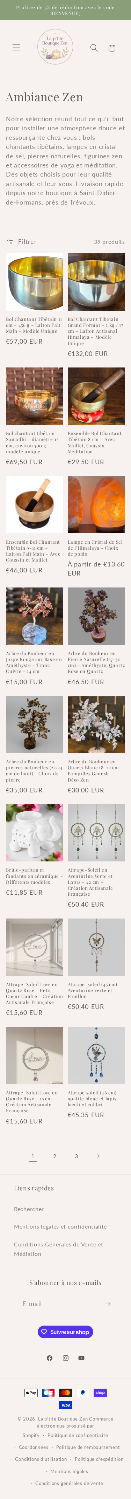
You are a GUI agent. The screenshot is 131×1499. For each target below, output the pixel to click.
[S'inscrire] (108, 1304)
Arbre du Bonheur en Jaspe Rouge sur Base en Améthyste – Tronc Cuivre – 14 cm (34, 662)
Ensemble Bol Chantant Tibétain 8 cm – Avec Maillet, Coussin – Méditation (95, 442)
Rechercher (29, 1208)
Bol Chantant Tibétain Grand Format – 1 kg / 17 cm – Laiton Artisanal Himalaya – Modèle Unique (95, 331)
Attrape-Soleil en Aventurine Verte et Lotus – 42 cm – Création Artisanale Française (91, 882)
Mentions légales (69, 1471)
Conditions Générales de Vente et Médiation (58, 1249)
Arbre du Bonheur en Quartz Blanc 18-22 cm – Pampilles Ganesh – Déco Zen (95, 770)
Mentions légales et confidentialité (60, 1226)
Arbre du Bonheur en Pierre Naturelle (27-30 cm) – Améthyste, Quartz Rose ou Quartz (96, 662)
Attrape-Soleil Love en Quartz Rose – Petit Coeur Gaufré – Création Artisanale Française (34, 993)
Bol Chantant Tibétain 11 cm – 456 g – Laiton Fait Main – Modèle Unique (34, 325)
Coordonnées (34, 1447)
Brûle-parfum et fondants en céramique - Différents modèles (34, 876)
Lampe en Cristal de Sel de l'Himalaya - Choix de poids (95, 548)
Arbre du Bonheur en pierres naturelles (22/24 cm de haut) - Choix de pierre (34, 770)
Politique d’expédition (99, 1459)
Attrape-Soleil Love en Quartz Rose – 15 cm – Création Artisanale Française (32, 1101)
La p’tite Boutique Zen (63, 1419)
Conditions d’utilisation (41, 1459)
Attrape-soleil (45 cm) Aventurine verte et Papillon (93, 990)
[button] (16, 48)
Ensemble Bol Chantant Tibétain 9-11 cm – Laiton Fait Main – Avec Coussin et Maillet (33, 551)
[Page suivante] (98, 1156)
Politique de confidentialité (78, 1435)
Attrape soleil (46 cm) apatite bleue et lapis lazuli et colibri (92, 1098)
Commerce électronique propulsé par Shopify (68, 1427)
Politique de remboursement (88, 1447)
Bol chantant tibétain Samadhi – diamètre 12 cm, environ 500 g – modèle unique (32, 442)
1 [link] (33, 1156)
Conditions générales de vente (69, 1483)
